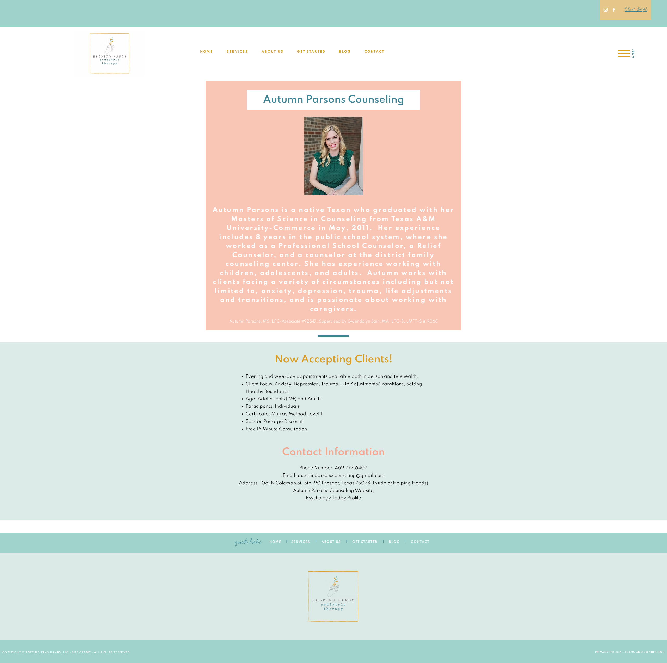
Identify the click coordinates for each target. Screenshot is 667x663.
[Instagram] (605, 10)
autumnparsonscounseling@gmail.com (341, 475)
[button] (237, 52)
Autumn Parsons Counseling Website (333, 490)
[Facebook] (613, 10)
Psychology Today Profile (333, 498)
